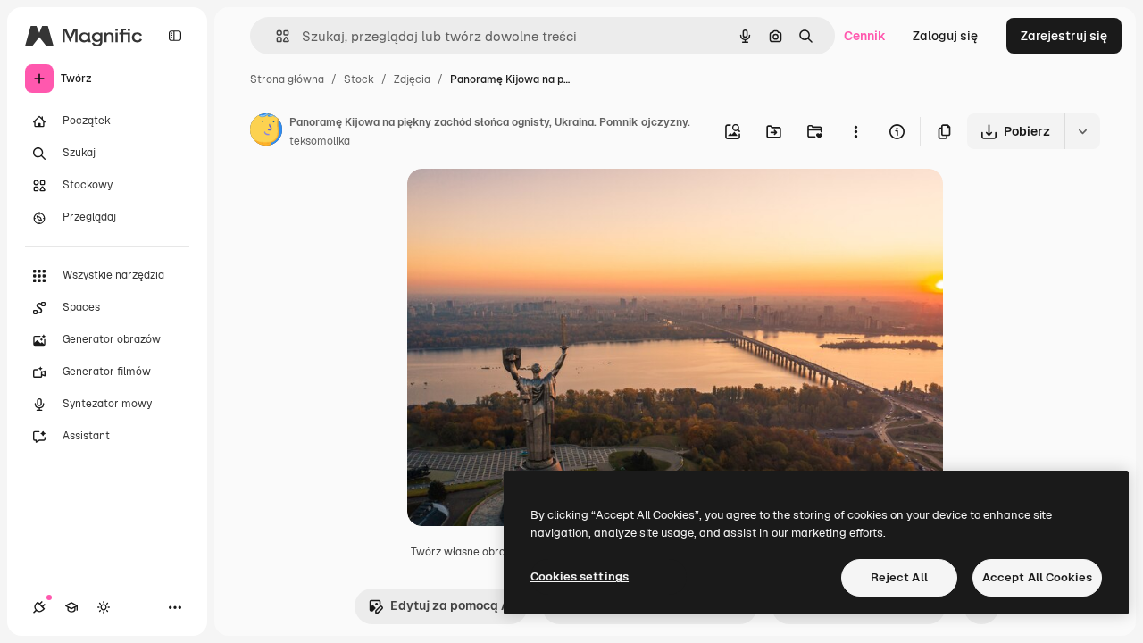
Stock (359, 79)
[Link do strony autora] (266, 132)
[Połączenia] (39, 607)
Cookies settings (579, 576)
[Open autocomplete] (275, 36)
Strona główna (287, 79)
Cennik (865, 36)
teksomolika (319, 141)
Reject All (899, 577)
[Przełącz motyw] (103, 607)
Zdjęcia (412, 79)
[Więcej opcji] (855, 131)
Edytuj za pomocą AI (451, 605)
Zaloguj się (945, 36)
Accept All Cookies (1037, 577)
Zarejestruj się (1064, 36)
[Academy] (71, 607)
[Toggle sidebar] (175, 35)
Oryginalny (530, 203)
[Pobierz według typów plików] (1082, 131)
